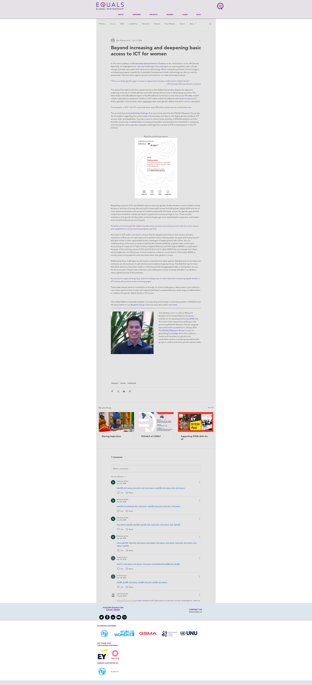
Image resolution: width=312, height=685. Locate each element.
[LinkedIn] (113, 617)
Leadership (133, 24)
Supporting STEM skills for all (194, 437)
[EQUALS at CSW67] (156, 422)
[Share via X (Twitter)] (118, 391)
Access (112, 24)
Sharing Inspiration (111, 436)
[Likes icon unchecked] (118, 492)
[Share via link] (130, 391)
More (192, 24)
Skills (122, 24)
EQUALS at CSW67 (151, 436)
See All (210, 407)
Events (182, 24)
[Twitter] (101, 617)
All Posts (102, 24)
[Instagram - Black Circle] (124, 617)
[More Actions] (199, 482)
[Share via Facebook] (112, 391)
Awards (157, 24)
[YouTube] (118, 617)
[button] (210, 24)
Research (145, 24)
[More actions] (199, 40)
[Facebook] (107, 617)
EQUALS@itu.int (195, 612)
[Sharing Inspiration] (116, 422)
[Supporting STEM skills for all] (195, 422)
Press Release (170, 24)
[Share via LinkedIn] (124, 391)
